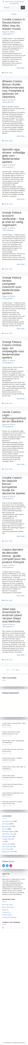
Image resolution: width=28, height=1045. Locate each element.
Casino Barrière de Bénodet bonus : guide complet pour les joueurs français (14, 556)
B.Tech (4, 829)
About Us (5, 910)
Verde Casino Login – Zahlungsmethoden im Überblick (14, 416)
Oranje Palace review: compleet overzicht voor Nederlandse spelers (11, 285)
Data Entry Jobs (7, 834)
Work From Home (8, 852)
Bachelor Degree (8, 831)
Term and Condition (9, 917)
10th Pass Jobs (7, 821)
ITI (3, 841)
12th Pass (5, 824)
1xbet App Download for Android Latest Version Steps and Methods (12, 615)
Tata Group (6, 849)
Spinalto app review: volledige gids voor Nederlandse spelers (13, 156)
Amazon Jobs (7, 826)
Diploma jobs (6, 836)
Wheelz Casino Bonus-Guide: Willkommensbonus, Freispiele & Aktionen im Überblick (13, 89)
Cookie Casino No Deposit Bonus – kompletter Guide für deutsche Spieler (13, 485)
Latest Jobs (8, 73)
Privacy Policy (7, 915)
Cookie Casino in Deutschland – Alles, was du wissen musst (13, 24)
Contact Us (6, 912)
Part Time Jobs (7, 847)
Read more (20, 68)
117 (14, 670)
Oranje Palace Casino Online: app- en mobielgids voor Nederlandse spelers (13, 349)
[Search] (23, 7)
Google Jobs (6, 839)
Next (18, 670)
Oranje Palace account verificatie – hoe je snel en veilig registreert (13, 219)
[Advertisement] (13, 705)
